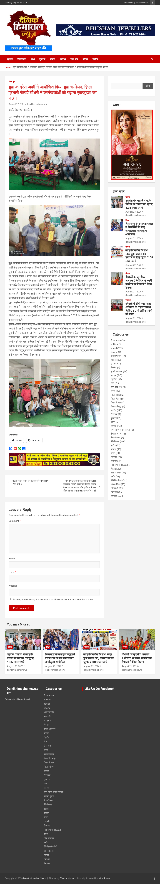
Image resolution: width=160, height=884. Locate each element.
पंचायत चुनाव (116, 433)
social (114, 348)
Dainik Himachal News (34, 878)
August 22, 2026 (133, 238)
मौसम (113, 453)
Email (12, 572)
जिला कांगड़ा (116, 394)
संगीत (113, 476)
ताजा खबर (119, 191)
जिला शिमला (116, 402)
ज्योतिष (95, 59)
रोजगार (114, 461)
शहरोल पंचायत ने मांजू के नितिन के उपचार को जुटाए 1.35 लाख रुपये (138, 204)
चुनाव (113, 391)
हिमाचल (114, 496)
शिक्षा (33, 59)
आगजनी (114, 359)
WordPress (104, 878)
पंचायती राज (115, 437)
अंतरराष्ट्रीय (116, 356)
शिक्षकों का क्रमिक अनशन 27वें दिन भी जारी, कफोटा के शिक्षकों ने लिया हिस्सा (138, 282)
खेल (112, 383)
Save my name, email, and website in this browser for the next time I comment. (53, 599)
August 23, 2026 (133, 212)
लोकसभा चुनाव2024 (119, 464)
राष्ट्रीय (114, 457)
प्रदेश (113, 445)
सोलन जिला (115, 484)
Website (13, 585)
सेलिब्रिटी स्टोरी (117, 480)
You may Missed (18, 624)
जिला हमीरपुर (116, 406)
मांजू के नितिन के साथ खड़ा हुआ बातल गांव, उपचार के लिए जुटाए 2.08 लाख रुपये (139, 256)
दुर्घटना (42, 59)
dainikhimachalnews (37, 104)
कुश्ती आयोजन (116, 371)
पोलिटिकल (21, 59)
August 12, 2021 (17, 104)
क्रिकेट (114, 379)
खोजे (148, 86)
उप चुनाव (114, 363)
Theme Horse (67, 878)
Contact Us (128, 2)
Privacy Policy (142, 2)
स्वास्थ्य (63, 59)
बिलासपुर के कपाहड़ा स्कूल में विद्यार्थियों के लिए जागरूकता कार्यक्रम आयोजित (139, 229)
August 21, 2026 (133, 291)
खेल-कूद (74, 59)
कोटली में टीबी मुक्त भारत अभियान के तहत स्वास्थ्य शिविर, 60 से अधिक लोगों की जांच (138, 309)
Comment (15, 521)
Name (12, 558)
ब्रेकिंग (113, 449)
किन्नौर (114, 367)
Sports (114, 352)
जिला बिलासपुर (117, 398)
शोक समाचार (116, 472)
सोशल (52, 59)
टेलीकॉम (114, 414)
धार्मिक (85, 59)
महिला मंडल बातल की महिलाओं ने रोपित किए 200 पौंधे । (30, 483)
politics (114, 344)
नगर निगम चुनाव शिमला (120, 429)
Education (116, 340)
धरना (113, 422)
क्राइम (10, 59)
